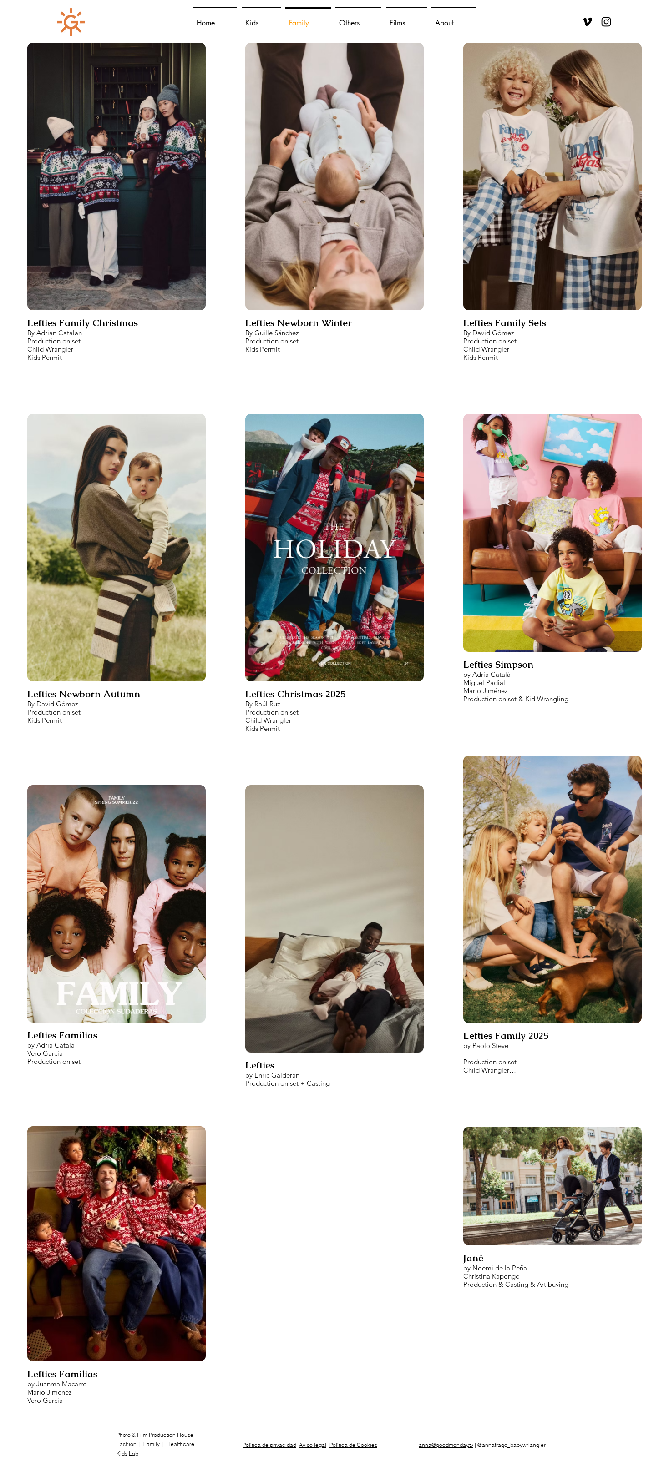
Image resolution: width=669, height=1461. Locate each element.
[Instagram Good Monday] (606, 21)
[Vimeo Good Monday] (587, 21)
